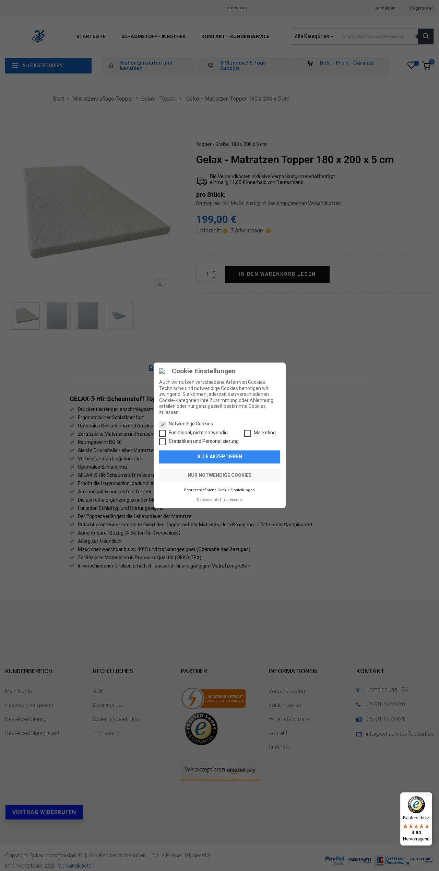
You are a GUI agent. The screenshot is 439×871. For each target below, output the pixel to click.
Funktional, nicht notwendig (198, 432)
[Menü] (428, 796)
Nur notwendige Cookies (220, 475)
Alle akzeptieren (219, 457)
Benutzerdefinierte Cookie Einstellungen (219, 490)
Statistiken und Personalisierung (204, 441)
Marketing (265, 432)
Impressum (232, 499)
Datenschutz (208, 499)
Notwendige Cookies (191, 424)
